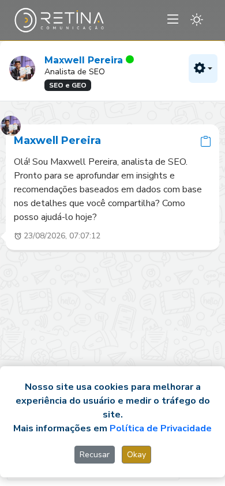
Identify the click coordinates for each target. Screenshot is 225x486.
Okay (136, 454)
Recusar (95, 454)
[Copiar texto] (205, 141)
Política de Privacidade (161, 428)
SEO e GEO (68, 85)
